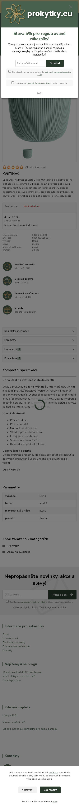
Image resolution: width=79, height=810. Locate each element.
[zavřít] (71, 7)
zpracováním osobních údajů (38, 83)
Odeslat (54, 63)
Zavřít (39, 93)
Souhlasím (50, 790)
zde (55, 801)
